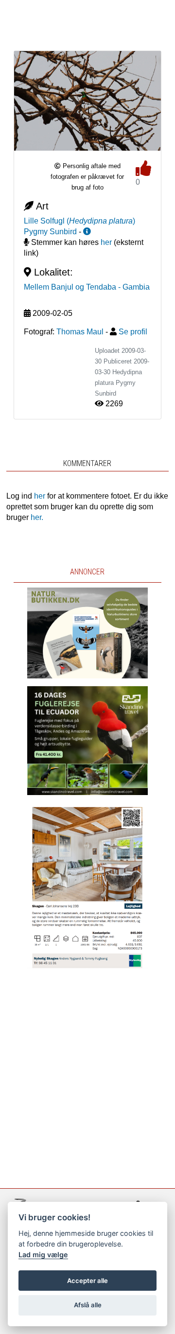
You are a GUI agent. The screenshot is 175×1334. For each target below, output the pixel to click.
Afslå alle (88, 1305)
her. (37, 517)
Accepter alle (87, 1280)
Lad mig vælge (43, 1254)
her (106, 242)
